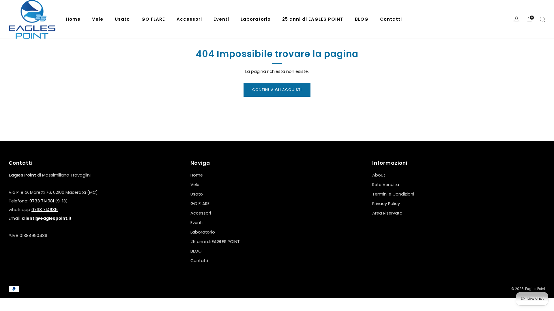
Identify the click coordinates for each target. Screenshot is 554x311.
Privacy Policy (386, 203)
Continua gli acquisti (277, 89)
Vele (194, 184)
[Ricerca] (542, 19)
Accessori (200, 213)
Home (196, 175)
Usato (196, 194)
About (378, 175)
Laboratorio (202, 232)
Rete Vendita (385, 184)
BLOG (196, 251)
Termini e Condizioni (393, 194)
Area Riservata (387, 213)
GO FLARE (199, 203)
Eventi (196, 222)
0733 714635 (44, 210)
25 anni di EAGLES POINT (215, 241)
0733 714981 (42, 201)
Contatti (199, 260)
